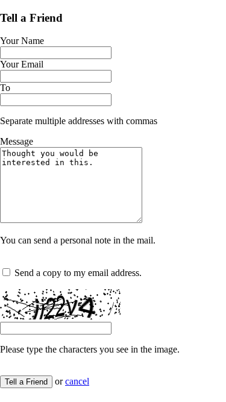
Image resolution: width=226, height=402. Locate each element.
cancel (77, 381)
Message (16, 141)
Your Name (22, 41)
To (5, 88)
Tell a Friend (26, 381)
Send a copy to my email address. (78, 273)
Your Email (21, 64)
